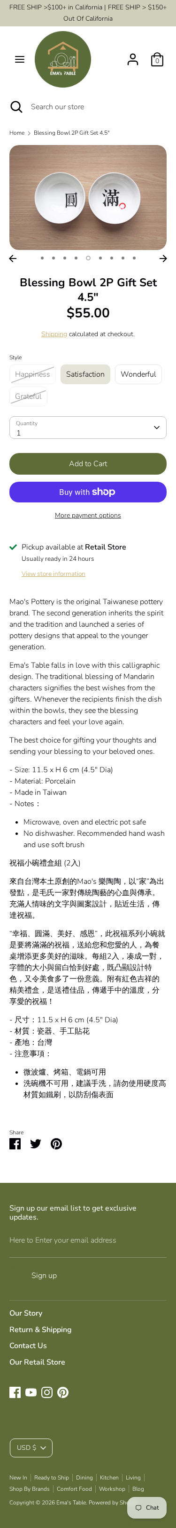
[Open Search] (15, 107)
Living (133, 1477)
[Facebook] (15, 1392)
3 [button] (64, 258)
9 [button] (134, 258)
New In (18, 1477)
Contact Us (28, 1346)
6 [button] (100, 258)
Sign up (44, 1275)
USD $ (26, 1447)
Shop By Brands (29, 1489)
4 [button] (76, 258)
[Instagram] (47, 1392)
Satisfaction (85, 374)
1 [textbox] (18, 433)
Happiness (32, 374)
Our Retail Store (37, 1362)
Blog (138, 1489)
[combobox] (88, 427)
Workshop (112, 1489)
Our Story (25, 1313)
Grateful (28, 396)
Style (15, 357)
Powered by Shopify (114, 1502)
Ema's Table (71, 1502)
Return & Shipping (40, 1330)
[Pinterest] (63, 1392)
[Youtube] (31, 1392)
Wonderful (138, 374)
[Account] (132, 55)
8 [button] (123, 258)
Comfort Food (74, 1489)
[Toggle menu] (19, 59)
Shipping (54, 334)
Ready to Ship (51, 1477)
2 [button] (53, 258)
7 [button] (111, 258)
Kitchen (109, 1477)
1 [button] (42, 258)
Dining (84, 1477)
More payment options (88, 515)
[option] (88, 197)
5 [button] (88, 258)
